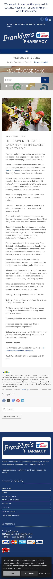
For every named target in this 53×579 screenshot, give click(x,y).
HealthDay (24, 390)
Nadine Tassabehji (13, 170)
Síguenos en (6, 504)
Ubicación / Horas (8, 511)
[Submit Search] (45, 80)
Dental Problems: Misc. (11, 416)
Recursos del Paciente (23, 62)
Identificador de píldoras (25, 24)
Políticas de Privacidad (10, 515)
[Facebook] (42, 19)
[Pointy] (50, 20)
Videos (32, 85)
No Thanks (29, 573)
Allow (11, 573)
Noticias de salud (16, 85)
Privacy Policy (44, 573)
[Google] (46, 19)
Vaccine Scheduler (9, 496)
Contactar (6, 507)
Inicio (9, 62)
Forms (4, 492)
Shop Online (6, 489)
